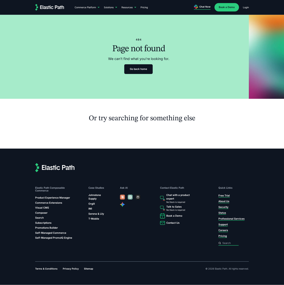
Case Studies (96, 188)
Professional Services (231, 218)
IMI (90, 208)
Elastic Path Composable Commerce (50, 189)
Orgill (91, 203)
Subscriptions (43, 222)
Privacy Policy (71, 268)
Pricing (144, 7)
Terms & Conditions (46, 268)
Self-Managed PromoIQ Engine (53, 237)
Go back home (138, 69)
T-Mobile (93, 218)
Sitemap (88, 268)
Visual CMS (42, 207)
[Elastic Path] (49, 7)
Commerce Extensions (48, 202)
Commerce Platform (85, 7)
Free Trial (224, 195)
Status (222, 212)
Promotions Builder (46, 227)
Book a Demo (227, 7)
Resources (127, 7)
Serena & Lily (96, 213)
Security (223, 207)
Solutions (109, 7)
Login (246, 7)
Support (223, 224)
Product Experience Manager (52, 197)
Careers (223, 230)
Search (39, 217)
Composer (41, 212)
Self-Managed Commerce (50, 232)
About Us (223, 201)
